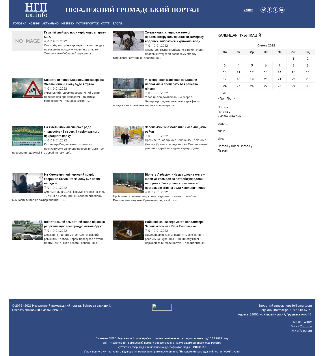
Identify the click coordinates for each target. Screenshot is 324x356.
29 (293, 86)
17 (225, 79)
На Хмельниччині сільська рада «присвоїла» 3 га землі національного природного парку (71, 131)
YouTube (306, 326)
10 (225, 72)
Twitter (307, 322)
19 (252, 79)
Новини (34, 23)
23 (307, 79)
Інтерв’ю (67, 23)
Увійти (248, 10)
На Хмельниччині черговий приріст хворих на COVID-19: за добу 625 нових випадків (72, 179)
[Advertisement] (266, 192)
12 (252, 72)
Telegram (305, 330)
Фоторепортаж (87, 23)
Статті (105, 23)
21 (279, 79)
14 (279, 72)
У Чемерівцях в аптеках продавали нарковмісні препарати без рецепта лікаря (171, 84)
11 (238, 72)
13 (266, 72)
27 (266, 86)
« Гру (221, 98)
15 (293, 72)
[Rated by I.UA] (162, 308)
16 (307, 72)
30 (307, 86)
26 (252, 86)
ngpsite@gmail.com (298, 305)
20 (266, 79)
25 (238, 86)
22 (293, 79)
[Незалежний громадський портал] (36, 10)
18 (238, 79)
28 (279, 86)
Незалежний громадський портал (56, 305)
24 (225, 86)
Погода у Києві (228, 146)
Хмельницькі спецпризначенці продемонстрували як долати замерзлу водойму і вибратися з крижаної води (174, 37)
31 (225, 93)
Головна (19, 23)
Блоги (117, 23)
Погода (223, 107)
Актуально (50, 23)
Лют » (231, 98)
